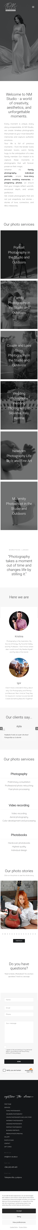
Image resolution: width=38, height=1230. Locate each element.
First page (7, 1103)
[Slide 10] (23, 933)
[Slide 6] (14, 933)
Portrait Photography (14, 1126)
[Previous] (3, 909)
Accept (19, 1211)
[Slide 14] (33, 933)
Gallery (7, 1136)
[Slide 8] (19, 933)
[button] (33, 7)
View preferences (19, 1222)
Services (7, 1106)
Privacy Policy (23, 1227)
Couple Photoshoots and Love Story (19, 1116)
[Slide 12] (28, 933)
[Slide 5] (12, 933)
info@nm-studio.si (10, 1156)
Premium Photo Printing (14, 1133)
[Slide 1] (3, 933)
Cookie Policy (14, 1227)
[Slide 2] (5, 933)
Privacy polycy (15, 1052)
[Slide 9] (21, 933)
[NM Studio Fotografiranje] (10, 7)
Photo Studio (9, 1139)
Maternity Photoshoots (14, 1119)
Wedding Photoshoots (14, 1123)
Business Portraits (12, 1129)
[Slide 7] (17, 933)
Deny (19, 1217)
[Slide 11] (26, 933)
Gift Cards (8, 1146)
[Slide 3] (7, 933)
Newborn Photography (14, 1113)
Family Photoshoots (13, 1110)
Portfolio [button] (19, 940)
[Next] (34, 909)
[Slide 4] (10, 933)
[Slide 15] (35, 933)
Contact (7, 1142)
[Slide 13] (30, 933)
